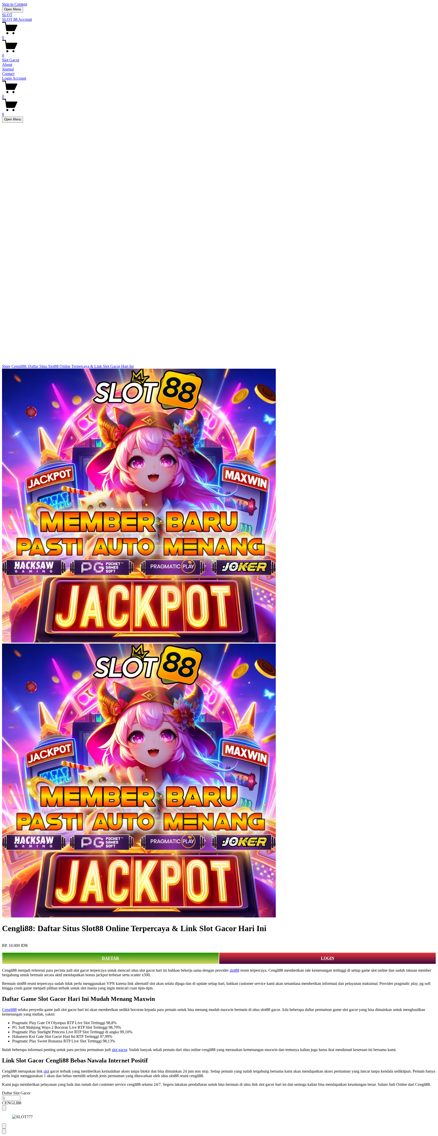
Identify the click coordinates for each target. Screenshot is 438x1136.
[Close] (4, 1108)
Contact (8, 74)
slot (46, 1071)
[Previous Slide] (4, 1126)
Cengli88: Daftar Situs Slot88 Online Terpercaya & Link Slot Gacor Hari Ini (72, 366)
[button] (219, 1103)
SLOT (7, 15)
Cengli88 (9, 1009)
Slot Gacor (10, 60)
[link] (219, 643)
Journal (8, 69)
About (7, 64)
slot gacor (119, 1050)
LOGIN (327, 958)
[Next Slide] (4, 1131)
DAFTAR (110, 958)
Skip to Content (14, 4)
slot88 (234, 970)
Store (6, 366)
